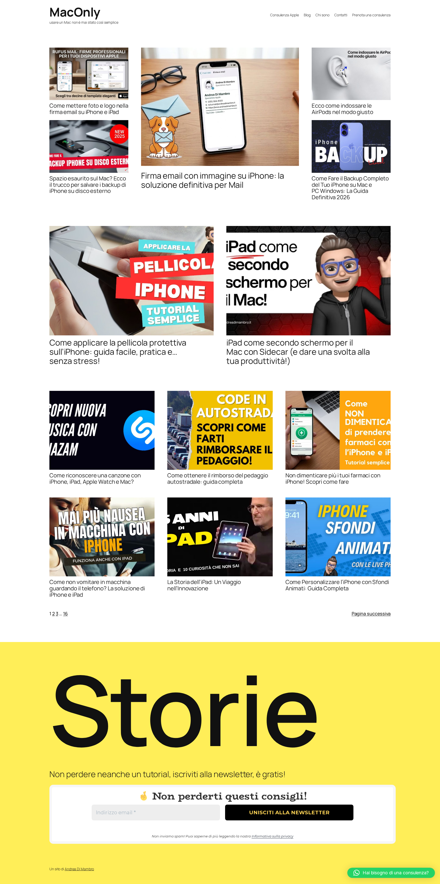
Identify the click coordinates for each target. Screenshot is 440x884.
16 (65, 613)
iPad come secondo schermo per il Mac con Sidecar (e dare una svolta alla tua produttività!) (298, 351)
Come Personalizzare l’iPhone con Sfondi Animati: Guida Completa (337, 585)
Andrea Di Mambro (79, 868)
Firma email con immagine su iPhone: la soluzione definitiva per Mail (212, 180)
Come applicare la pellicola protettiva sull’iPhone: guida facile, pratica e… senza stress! (117, 351)
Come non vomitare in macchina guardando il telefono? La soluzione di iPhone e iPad (97, 588)
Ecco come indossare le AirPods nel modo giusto (342, 109)
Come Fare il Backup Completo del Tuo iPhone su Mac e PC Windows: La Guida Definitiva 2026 (350, 188)
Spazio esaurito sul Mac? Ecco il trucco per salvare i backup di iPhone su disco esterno (87, 184)
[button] (391, 873)
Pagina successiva (371, 613)
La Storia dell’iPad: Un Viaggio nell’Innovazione (204, 585)
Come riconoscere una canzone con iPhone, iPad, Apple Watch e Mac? (95, 478)
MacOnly (74, 12)
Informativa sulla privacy (272, 836)
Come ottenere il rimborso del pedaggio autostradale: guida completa (217, 478)
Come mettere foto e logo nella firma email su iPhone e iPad (88, 109)
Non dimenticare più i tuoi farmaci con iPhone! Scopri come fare (332, 478)
